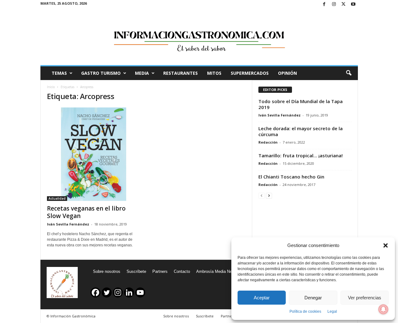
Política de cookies (305, 311)
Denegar (313, 297)
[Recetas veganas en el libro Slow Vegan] (93, 154)
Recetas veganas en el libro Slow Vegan (86, 212)
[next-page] (269, 195)
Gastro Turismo (101, 73)
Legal (332, 311)
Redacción (268, 142)
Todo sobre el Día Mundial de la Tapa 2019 (300, 104)
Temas (59, 73)
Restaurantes (180, 73)
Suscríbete (136, 271)
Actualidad (57, 198)
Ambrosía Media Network (219, 271)
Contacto (182, 271)
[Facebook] (324, 4)
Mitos (214, 73)
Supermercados (250, 73)
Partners (160, 271)
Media (142, 73)
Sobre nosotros (106, 271)
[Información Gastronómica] (199, 37)
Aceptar (262, 297)
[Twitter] (343, 4)
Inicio (51, 87)
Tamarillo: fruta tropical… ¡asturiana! (300, 155)
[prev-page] (261, 195)
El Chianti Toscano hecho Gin (291, 176)
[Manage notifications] (383, 309)
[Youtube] (353, 4)
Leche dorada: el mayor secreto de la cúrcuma (300, 131)
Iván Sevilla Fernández (68, 224)
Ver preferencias (364, 297)
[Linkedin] (129, 292)
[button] (385, 245)
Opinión (287, 73)
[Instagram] (334, 4)
